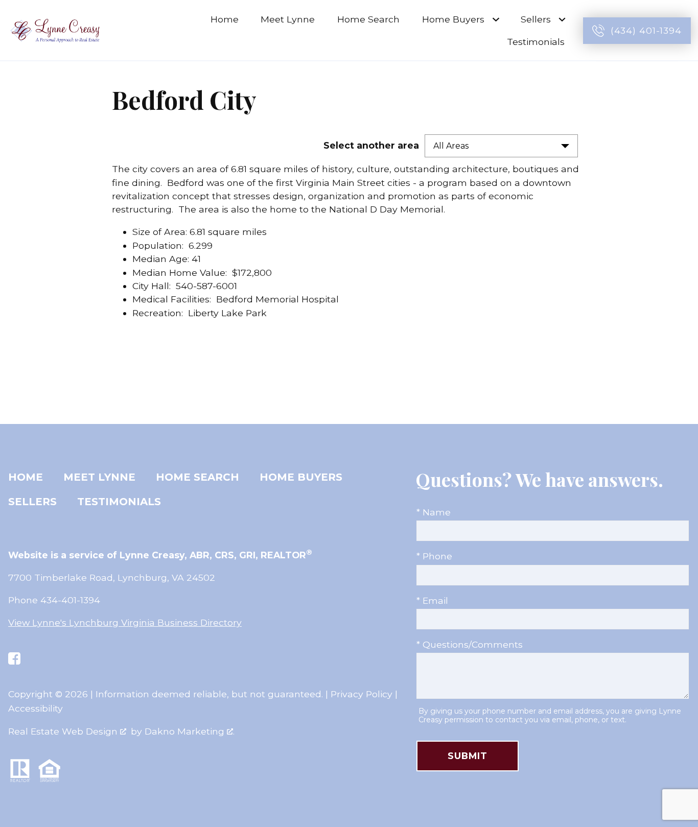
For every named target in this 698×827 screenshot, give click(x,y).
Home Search (368, 19)
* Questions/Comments (469, 644)
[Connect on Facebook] (14, 658)
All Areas (451, 146)
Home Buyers (301, 477)
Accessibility (35, 708)
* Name (433, 512)
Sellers (32, 501)
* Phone (434, 556)
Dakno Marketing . (190, 731)
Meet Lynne (288, 19)
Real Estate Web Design (64, 731)
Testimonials (536, 41)
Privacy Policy (361, 694)
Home (225, 19)
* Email (432, 600)
